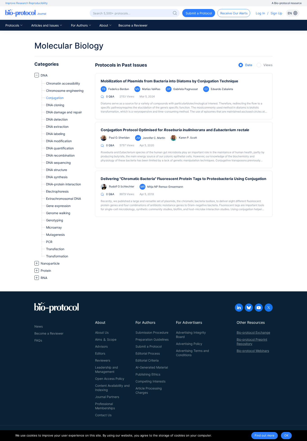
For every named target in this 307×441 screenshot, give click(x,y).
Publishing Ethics (148, 374)
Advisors (101, 346)
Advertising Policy (189, 344)
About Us (102, 332)
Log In (260, 13)
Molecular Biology (68, 46)
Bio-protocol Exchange (253, 332)
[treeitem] (62, 165)
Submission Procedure (152, 332)
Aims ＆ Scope (105, 339)
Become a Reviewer (132, 25)
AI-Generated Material (152, 367)
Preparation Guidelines (152, 339)
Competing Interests (150, 381)
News (38, 326)
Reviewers (102, 360)
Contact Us (103, 415)
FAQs (38, 340)
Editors (100, 353)
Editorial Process (148, 353)
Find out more (264, 435)
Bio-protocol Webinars (253, 351)
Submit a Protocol (149, 346)
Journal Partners (107, 397)
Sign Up (276, 13)
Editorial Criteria (147, 360)
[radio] (245, 65)
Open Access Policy (109, 378)
